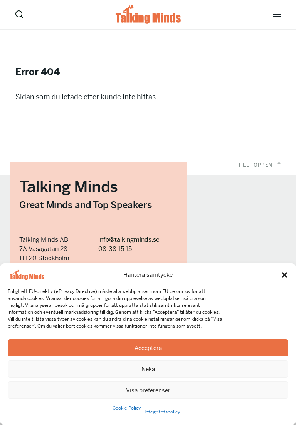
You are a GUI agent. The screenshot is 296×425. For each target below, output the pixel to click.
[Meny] (277, 14)
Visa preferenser (148, 390)
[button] (284, 275)
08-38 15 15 (115, 249)
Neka (148, 369)
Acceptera (148, 347)
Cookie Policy (127, 408)
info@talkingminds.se (129, 240)
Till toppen (256, 165)
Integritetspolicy (162, 412)
